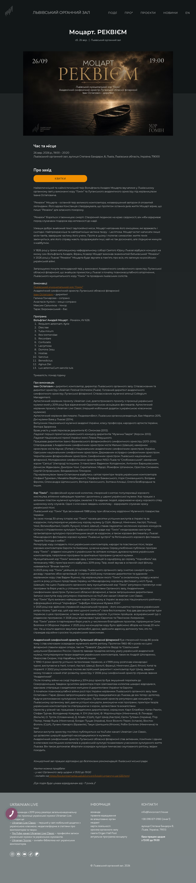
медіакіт (95, 822)
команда (95, 812)
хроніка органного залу (104, 829)
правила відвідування (103, 815)
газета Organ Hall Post (103, 833)
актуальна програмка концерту (108, 836)
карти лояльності (100, 826)
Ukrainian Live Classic (24, 823)
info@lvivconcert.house (154, 812)
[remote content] (60, 178)
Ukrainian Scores (21, 840)
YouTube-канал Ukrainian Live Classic (33, 833)
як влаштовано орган (103, 819)
